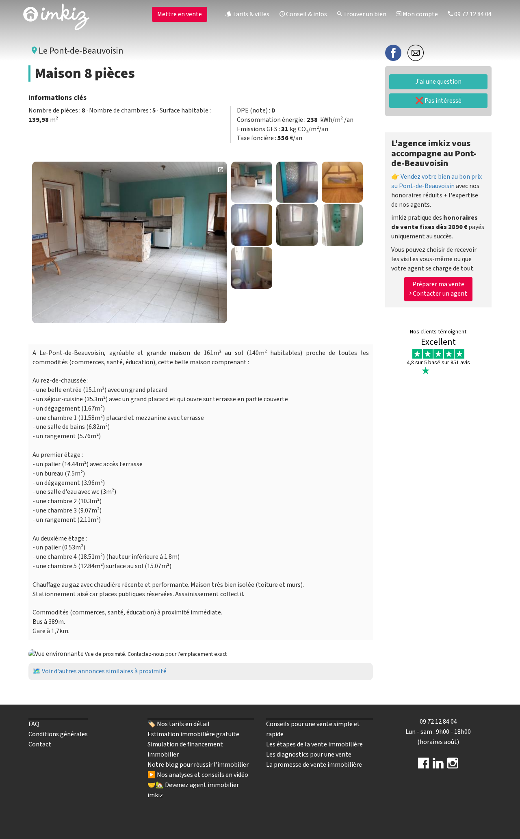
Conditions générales (58, 734)
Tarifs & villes (250, 14)
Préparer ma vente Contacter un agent (439, 289)
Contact (39, 744)
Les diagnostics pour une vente (308, 754)
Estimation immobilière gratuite (193, 734)
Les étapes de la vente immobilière (314, 744)
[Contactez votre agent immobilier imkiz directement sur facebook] (423, 765)
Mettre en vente (179, 14)
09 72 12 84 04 (472, 14)
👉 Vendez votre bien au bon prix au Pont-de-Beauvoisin (436, 181)
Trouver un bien (364, 14)
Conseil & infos (306, 14)
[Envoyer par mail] (415, 52)
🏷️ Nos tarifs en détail (178, 724)
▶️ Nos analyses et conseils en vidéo (197, 774)
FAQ (33, 724)
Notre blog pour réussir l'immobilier (198, 764)
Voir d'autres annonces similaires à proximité (104, 671)
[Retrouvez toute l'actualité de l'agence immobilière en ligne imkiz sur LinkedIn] (438, 765)
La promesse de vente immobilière (314, 764)
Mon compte (419, 14)
